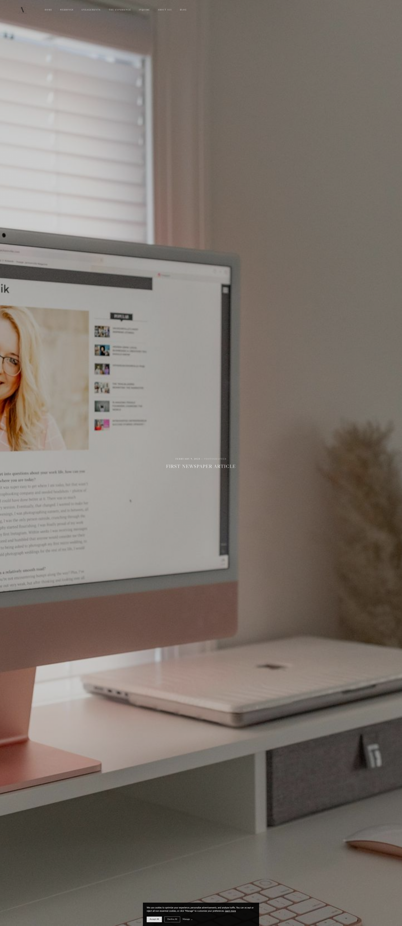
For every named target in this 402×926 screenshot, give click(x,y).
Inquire (144, 10)
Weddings (67, 10)
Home (48, 10)
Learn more (230, 911)
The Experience (120, 10)
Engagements (91, 10)
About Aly (165, 10)
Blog (183, 10)
